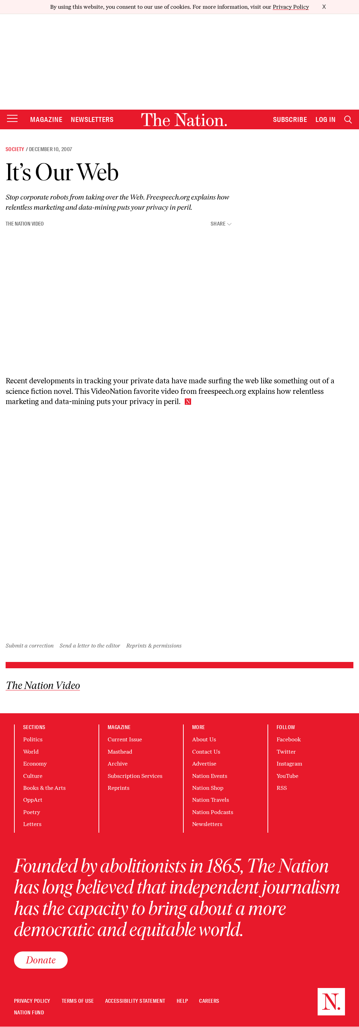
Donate (41, 960)
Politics (32, 739)
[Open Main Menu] (12, 118)
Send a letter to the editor (90, 645)
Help (182, 1001)
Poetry (31, 812)
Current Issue (125, 739)
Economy (35, 763)
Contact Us (206, 751)
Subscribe (290, 119)
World (31, 751)
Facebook (289, 739)
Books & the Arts (44, 788)
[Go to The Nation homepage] (184, 119)
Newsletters (92, 119)
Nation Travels (210, 800)
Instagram (289, 763)
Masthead (120, 751)
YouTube (287, 776)
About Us (204, 739)
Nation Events (209, 776)
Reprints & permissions (154, 645)
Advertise (204, 763)
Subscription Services (135, 776)
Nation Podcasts (212, 812)
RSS (282, 788)
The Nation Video (25, 223)
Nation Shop (207, 788)
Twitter (286, 751)
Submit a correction (30, 645)
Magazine (46, 119)
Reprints (118, 788)
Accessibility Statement (135, 1001)
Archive (118, 763)
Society (15, 149)
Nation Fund (29, 1013)
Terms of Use (78, 1001)
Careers (209, 1001)
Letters (32, 824)
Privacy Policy (291, 7)
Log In (326, 119)
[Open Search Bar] (348, 120)
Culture (32, 776)
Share (218, 224)
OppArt (32, 800)
